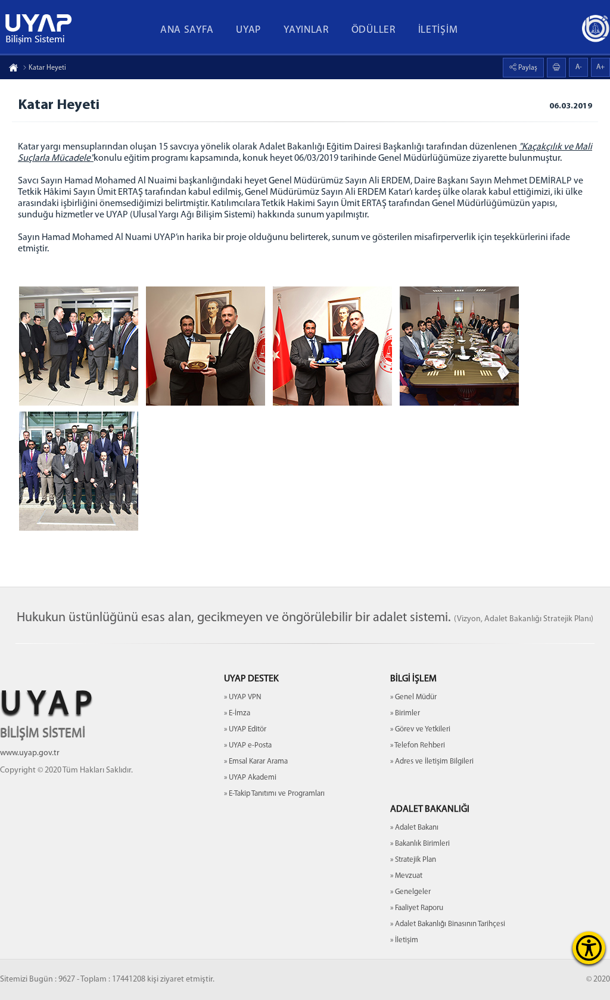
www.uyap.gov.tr (30, 753)
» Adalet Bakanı (414, 827)
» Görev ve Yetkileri (420, 729)
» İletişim (404, 940)
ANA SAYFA (186, 30)
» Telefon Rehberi (417, 745)
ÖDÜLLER (373, 30)
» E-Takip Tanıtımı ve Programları (274, 793)
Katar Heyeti (47, 67)
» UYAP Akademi (250, 777)
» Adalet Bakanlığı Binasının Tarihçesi (447, 924)
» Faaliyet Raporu (416, 908)
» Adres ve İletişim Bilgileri (432, 761)
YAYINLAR (306, 30)
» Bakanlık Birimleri (420, 844)
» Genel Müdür (413, 697)
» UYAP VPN (243, 697)
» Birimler (405, 713)
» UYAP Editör (245, 729)
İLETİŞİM (438, 30)
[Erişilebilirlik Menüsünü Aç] (588, 948)
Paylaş (526, 67)
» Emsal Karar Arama (256, 761)
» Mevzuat (406, 876)
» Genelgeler (410, 892)
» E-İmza (237, 713)
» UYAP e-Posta (248, 745)
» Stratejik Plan (413, 860)
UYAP (248, 30)
